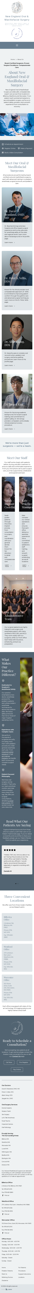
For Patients (22, 1267)
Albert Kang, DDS (7, 1095)
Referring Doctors (7, 1277)
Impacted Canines (7, 1124)
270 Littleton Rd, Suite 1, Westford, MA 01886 (8, 956)
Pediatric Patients (7, 1271)
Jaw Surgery (5, 1114)
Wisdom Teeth (6, 1111)
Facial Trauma (6, 1121)
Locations (21, 1277)
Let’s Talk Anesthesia (8, 1117)
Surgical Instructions (24, 1274)
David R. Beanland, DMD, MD (11, 1089)
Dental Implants (7, 1108)
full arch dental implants (7, 756)
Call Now (9, 1062)
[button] (17, 45)
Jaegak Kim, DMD (7, 1098)
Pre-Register (23, 1062)
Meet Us (4, 1274)
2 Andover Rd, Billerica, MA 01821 (9, 925)
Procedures (21, 1271)
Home (13, 59)
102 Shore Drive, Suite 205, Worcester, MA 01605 (9, 987)
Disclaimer (5, 1280)
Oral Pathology (6, 1127)
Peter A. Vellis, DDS (8, 1092)
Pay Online (17, 1069)
